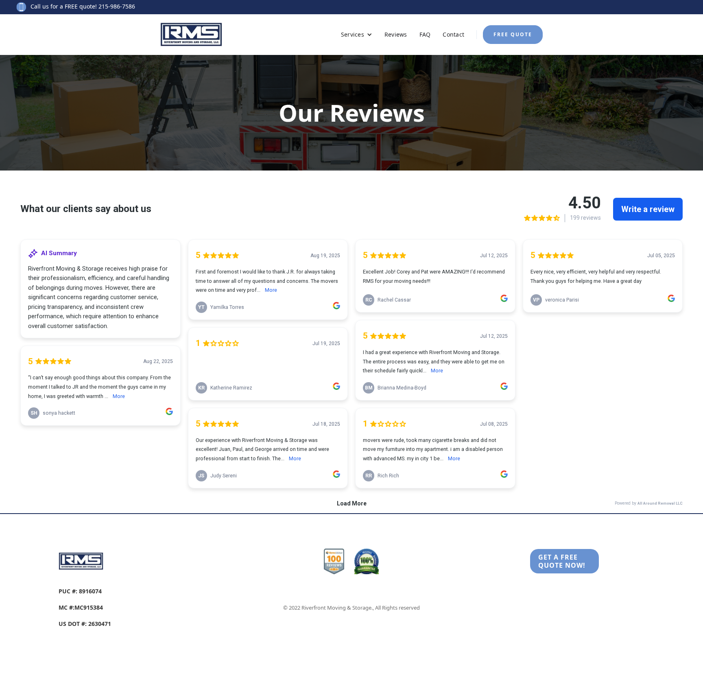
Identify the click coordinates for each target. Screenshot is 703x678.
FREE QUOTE (512, 34)
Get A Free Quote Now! (561, 561)
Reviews (395, 34)
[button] (356, 34)
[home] (209, 34)
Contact (453, 34)
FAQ (425, 34)
